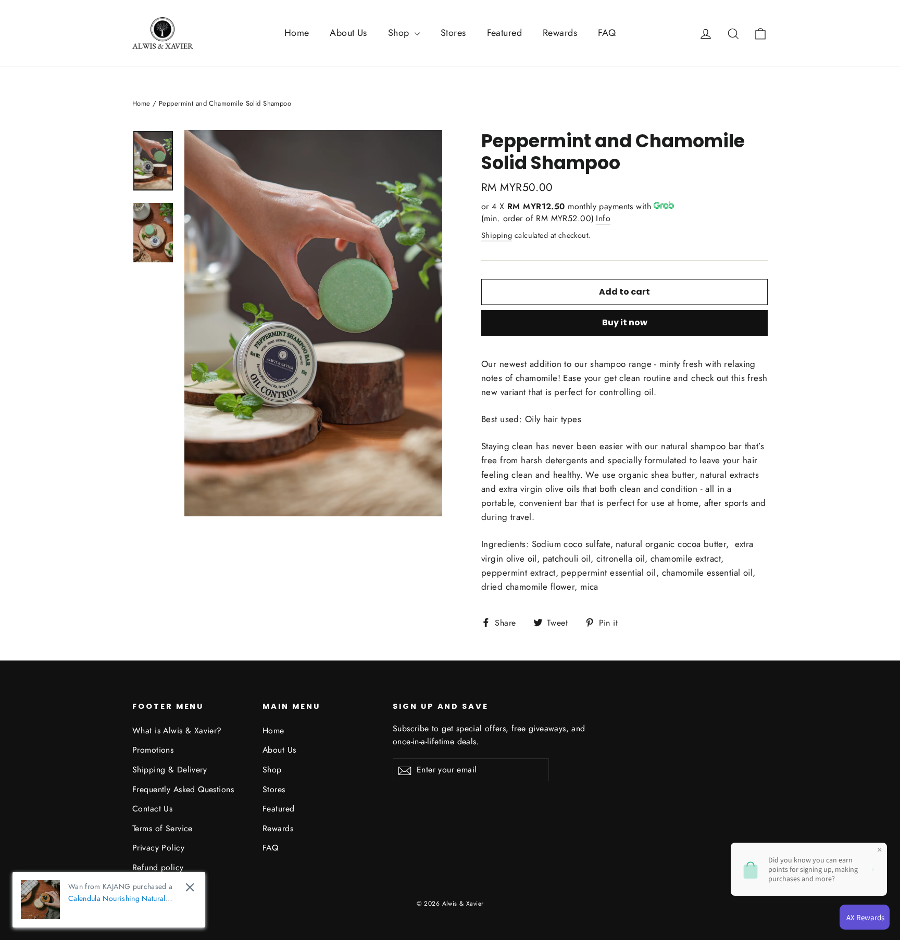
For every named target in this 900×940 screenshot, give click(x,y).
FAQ (607, 33)
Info (603, 218)
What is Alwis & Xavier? (177, 730)
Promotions (152, 750)
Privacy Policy (158, 848)
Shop (400, 33)
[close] (190, 887)
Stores (453, 33)
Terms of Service (162, 828)
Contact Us (152, 809)
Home (296, 33)
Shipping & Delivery (169, 770)
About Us (348, 33)
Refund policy (158, 867)
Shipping (496, 235)
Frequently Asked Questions (183, 789)
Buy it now (624, 322)
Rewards (560, 33)
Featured (504, 33)
